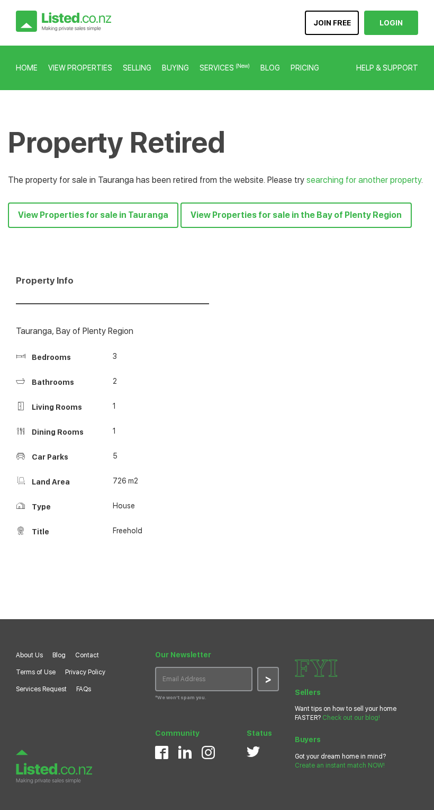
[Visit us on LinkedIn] (185, 752)
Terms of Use (36, 672)
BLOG (270, 68)
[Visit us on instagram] (208, 752)
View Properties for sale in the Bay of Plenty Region (296, 215)
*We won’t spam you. (180, 697)
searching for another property (363, 180)
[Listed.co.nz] (63, 21)
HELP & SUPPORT (387, 68)
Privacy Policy (85, 672)
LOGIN (391, 23)
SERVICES (225, 68)
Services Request (41, 689)
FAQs (83, 689)
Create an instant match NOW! (340, 765)
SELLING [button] (137, 68)
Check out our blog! (351, 717)
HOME (27, 68)
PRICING (305, 68)
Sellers (308, 692)
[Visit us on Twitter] (253, 751)
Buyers (308, 739)
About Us (29, 655)
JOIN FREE (332, 23)
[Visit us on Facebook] (161, 752)
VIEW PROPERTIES (80, 68)
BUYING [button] (175, 68)
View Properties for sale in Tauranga (93, 215)
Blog (59, 655)
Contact (87, 655)
